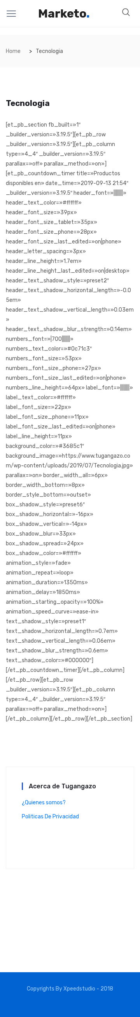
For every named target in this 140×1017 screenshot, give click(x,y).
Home (13, 51)
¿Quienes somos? (44, 802)
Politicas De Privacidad (50, 816)
